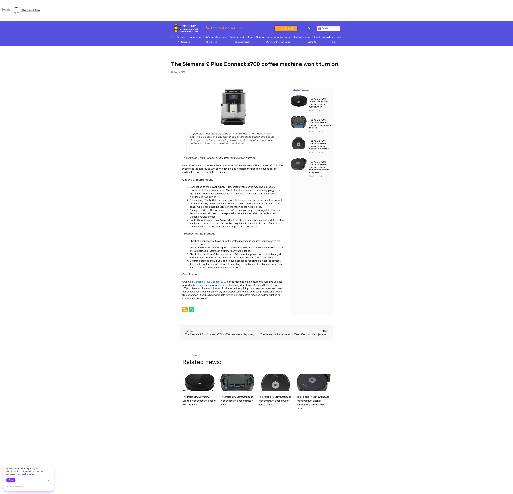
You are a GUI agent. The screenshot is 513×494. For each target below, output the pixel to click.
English (325, 28)
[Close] (48, 480)
